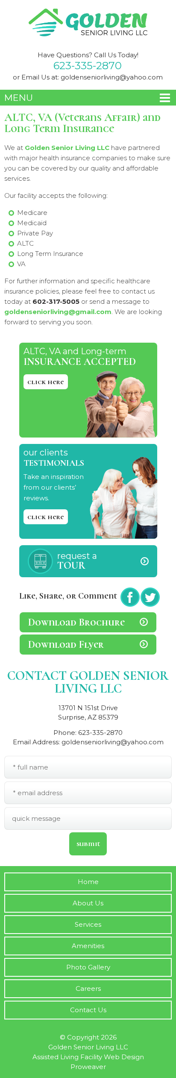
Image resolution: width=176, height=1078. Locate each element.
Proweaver (88, 1067)
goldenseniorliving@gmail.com (57, 312)
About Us (88, 903)
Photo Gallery (88, 967)
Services (88, 924)
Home (88, 882)
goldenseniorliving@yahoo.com (112, 77)
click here (45, 381)
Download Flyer (66, 644)
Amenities (88, 946)
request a (77, 561)
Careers (88, 988)
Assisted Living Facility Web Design (88, 1057)
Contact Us (88, 1010)
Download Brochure (76, 622)
